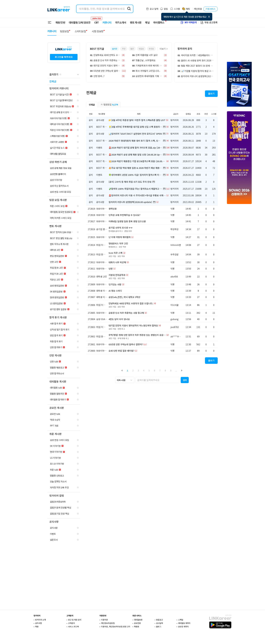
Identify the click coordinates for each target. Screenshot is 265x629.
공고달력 (159, 623)
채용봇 (136, 626)
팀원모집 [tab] (110, 104)
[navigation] (63, 81)
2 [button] (133, 370)
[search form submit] (129, 9)
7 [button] (160, 370)
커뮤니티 (107, 22)
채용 (37, 626)
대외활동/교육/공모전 (79, 22)
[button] (122, 370)
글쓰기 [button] (211, 93)
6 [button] (154, 370)
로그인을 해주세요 (64, 57)
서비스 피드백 (73, 626)
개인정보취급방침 (108, 623)
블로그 (158, 626)
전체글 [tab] (92, 104)
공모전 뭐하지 (183, 626)
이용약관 (104, 619)
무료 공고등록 (211, 22)
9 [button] (170, 370)
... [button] (176, 370)
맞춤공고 (159, 619)
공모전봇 (137, 623)
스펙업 (180, 619)
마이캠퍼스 (158, 22)
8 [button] (165, 370)
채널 (147, 22)
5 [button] (149, 370)
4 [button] (143, 370)
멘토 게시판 (136, 22)
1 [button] (127, 370)
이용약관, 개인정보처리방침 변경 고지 (115, 626)
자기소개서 (120, 22)
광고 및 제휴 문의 (74, 619)
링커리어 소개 (40, 619)
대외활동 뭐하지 (184, 623)
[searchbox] (157, 380)
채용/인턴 (60, 22)
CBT (96, 21)
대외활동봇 (138, 619)
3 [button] (138, 370)
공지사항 (38, 623)
